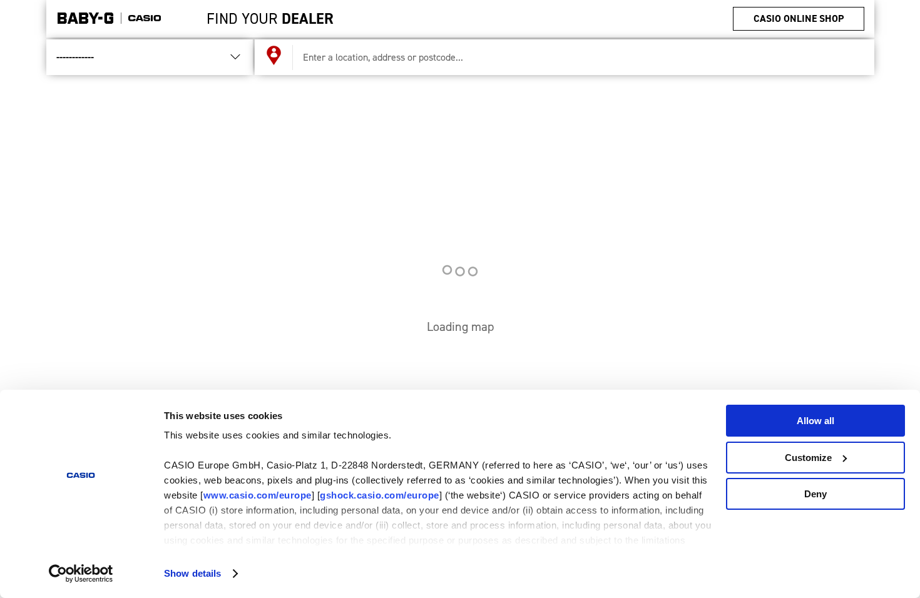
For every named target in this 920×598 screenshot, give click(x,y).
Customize (808, 457)
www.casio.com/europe (257, 495)
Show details (192, 573)
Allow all (815, 420)
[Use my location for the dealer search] (274, 57)
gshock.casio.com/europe (379, 495)
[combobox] (578, 57)
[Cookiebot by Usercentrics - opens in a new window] (81, 573)
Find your (270, 18)
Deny (815, 494)
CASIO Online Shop (799, 18)
